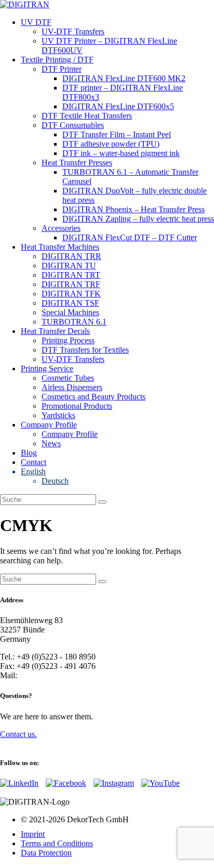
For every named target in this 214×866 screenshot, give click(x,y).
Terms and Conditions (57, 843)
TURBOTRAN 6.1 (74, 321)
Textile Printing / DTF (57, 59)
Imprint (33, 834)
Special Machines (70, 312)
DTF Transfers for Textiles (85, 349)
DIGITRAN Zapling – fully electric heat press (138, 218)
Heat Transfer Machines (60, 246)
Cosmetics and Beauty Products (93, 396)
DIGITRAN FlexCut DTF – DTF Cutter (129, 237)
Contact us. (18, 734)
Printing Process (68, 340)
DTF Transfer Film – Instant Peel (116, 134)
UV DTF (36, 22)
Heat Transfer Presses (77, 162)
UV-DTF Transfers (73, 31)
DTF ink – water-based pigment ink (121, 153)
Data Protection (46, 852)
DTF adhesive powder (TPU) (110, 143)
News (51, 443)
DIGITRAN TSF (70, 303)
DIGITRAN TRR (71, 256)
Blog (29, 452)
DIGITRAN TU (69, 265)
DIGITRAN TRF (71, 284)
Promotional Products (77, 406)
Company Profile (49, 424)
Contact (33, 462)
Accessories (61, 228)
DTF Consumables (73, 125)
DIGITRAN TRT (71, 274)
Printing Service (47, 368)
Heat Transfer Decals (55, 331)
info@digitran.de (47, 675)
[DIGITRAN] (24, 4)
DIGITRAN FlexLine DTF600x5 (118, 106)
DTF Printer (62, 68)
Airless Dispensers (72, 387)
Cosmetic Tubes (68, 377)
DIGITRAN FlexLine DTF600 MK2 (123, 78)
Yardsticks (58, 415)
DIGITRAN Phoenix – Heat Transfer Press (133, 209)
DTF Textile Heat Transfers (87, 115)
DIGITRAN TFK (71, 293)
